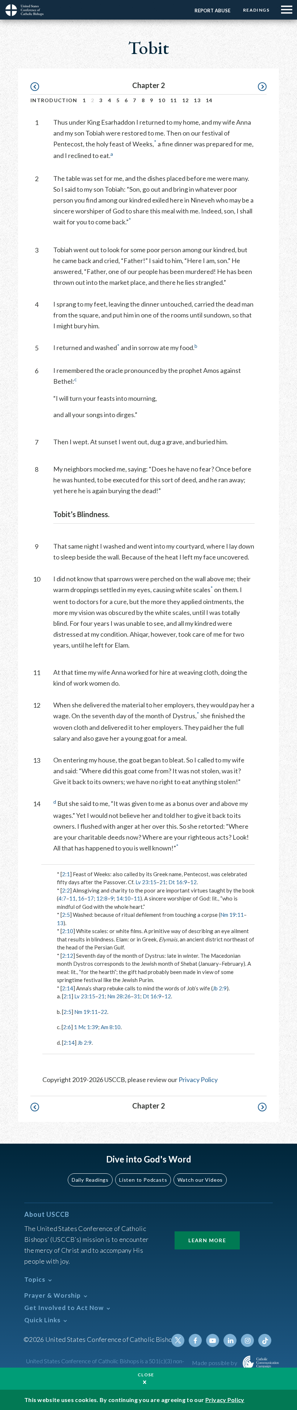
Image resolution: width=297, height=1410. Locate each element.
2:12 (67, 955)
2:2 (66, 890)
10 (161, 100)
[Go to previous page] (38, 86)
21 (162, 882)
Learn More (207, 1240)
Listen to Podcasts (143, 1180)
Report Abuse (212, 10)
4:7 (62, 898)
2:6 (67, 1027)
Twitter (177, 1340)
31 (137, 996)
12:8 (102, 898)
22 (104, 1011)
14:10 (123, 898)
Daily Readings (90, 1180)
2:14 (67, 988)
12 (185, 100)
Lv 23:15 (145, 882)
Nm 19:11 (232, 914)
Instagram (247, 1340)
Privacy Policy (198, 1080)
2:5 (66, 914)
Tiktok (264, 1340)
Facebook (195, 1340)
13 (197, 100)
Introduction (54, 100)
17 (90, 898)
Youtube (212, 1340)
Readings (256, 10)
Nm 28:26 (119, 996)
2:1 (66, 874)
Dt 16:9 (177, 882)
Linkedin (230, 1340)
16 (81, 898)
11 (173, 100)
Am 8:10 (111, 1027)
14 (209, 100)
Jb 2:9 (220, 988)
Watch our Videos (200, 1180)
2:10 (67, 931)
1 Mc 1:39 (86, 1027)
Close (146, 1374)
